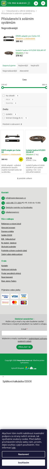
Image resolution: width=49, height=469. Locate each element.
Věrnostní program (8, 228)
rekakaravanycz (12, 212)
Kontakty (4, 266)
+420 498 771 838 (13, 202)
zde (13, 447)
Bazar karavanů (7, 277)
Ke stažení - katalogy (8, 243)
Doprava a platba (7, 231)
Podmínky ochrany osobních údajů (14, 251)
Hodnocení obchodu (9, 269)
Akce (9, 99)
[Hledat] (28, 3)
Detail (45, 159)
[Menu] (43, 3)
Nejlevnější (23, 65)
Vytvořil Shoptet (17, 368)
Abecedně (24, 71)
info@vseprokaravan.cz (16, 198)
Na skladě (12, 95)
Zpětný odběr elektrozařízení (11, 254)
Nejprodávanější (10, 71)
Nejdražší (35, 65)
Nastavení (23, 454)
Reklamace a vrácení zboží (11, 224)
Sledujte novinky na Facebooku (19, 207)
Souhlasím (23, 462)
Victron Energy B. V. (16, 118)
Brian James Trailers (8, 281)
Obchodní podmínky (8, 247)
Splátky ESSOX (6, 235)
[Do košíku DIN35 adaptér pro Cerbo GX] (21, 159)
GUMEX (11, 114)
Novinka (11, 103)
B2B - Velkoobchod (8, 239)
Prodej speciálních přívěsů (11, 273)
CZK (13, 10)
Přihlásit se (24, 347)
